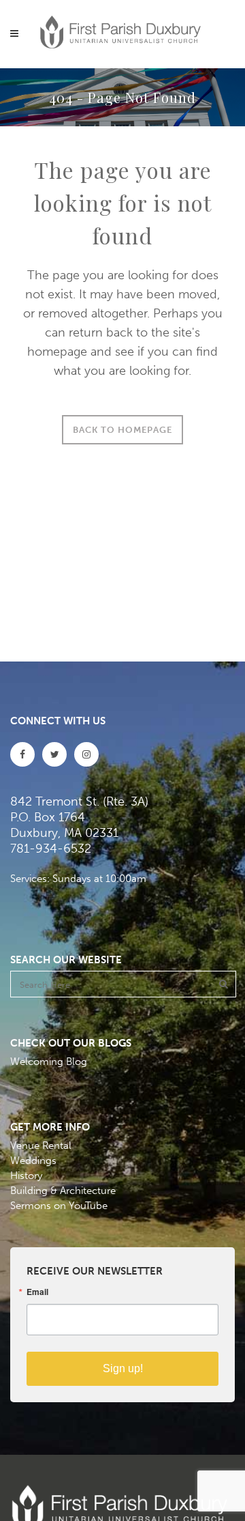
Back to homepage (122, 430)
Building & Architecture (63, 1190)
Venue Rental (40, 1145)
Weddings (33, 1160)
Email (37, 1292)
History (26, 1175)
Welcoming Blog (48, 1061)
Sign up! (123, 1368)
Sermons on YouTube (59, 1205)
